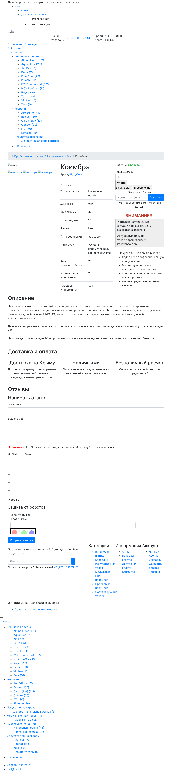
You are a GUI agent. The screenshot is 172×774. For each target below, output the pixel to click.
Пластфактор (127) (25, 719)
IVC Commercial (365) (35, 84)
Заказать (156, 197)
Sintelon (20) (29, 132)
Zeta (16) (27, 104)
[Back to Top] (1, 617)
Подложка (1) (22, 743)
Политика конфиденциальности (36, 609)
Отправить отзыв (21, 540)
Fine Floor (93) (30, 76)
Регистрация (40, 18)
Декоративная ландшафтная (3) (42, 140)
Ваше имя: (15, 404)
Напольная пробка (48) (28, 727)
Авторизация (41, 24)
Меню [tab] (6, 621)
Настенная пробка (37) (28, 731)
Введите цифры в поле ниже (20, 517)
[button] (16, 48)
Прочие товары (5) (26, 752)
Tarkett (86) (29, 96)
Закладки (155, 559)
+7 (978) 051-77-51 (77, 38)
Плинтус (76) (22, 739)
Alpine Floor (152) (32, 60)
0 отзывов (67, 185)
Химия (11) (20, 747)
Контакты (23, 146)
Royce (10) (28, 92)
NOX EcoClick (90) (33, 88)
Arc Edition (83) (31, 112)
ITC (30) (26, 128)
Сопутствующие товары (23, 735)
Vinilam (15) (28, 100)
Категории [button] (15, 52)
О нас (25, 10)
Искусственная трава (29, 136)
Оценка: (13, 454)
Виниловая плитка (27, 56)
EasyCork (76, 174)
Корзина (154, 571)
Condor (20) (29, 124)
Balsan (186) (29, 116)
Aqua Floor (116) (31, 64)
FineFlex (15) (29, 80)
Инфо (18, 6)
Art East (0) (28, 68)
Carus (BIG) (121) (32, 120)
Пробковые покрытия (28, 156)
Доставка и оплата (34, 14)
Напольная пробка (59, 156)
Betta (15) (27, 72)
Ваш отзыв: (15, 418)
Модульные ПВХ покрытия (24, 715)
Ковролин (21, 108)
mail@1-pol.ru (15, 769)
